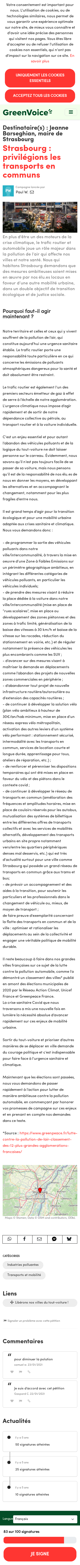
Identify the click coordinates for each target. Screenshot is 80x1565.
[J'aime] (12, 1372)
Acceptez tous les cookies (40, 96)
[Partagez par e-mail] (39, 1239)
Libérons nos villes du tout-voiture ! (41, 1302)
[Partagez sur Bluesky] (69, 1239)
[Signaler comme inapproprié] (20, 1372)
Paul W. (22, 192)
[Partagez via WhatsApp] (10, 1239)
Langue (8, 1518)
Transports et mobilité (24, 1275)
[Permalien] (29, 1372)
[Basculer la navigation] (71, 112)
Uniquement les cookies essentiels (40, 78)
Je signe (40, 1554)
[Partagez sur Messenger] (54, 1239)
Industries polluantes (23, 1265)
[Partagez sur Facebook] (24, 1239)
